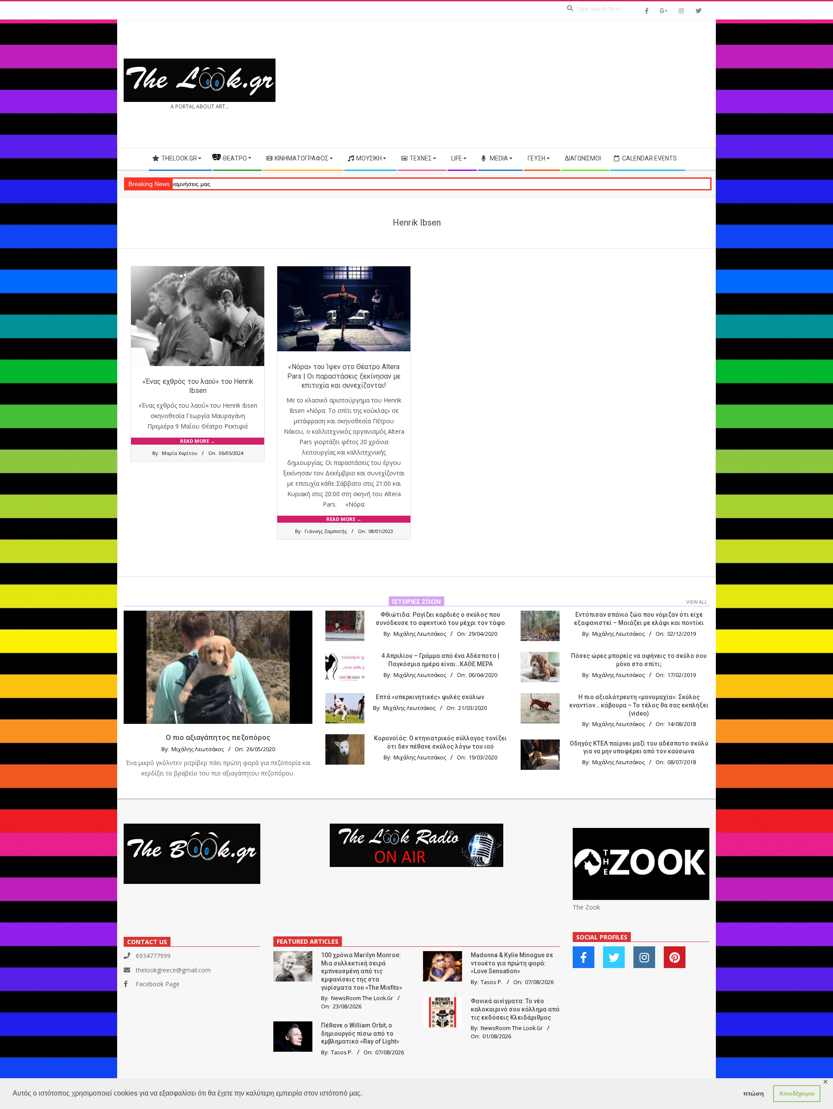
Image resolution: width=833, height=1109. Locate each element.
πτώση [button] (753, 1093)
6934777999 (153, 956)
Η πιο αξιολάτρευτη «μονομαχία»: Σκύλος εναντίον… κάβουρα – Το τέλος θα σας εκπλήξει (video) (638, 705)
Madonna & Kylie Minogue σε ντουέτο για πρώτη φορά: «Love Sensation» (512, 963)
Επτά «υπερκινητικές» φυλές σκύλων (430, 697)
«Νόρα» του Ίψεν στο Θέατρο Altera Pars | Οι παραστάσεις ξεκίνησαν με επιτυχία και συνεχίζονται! (343, 376)
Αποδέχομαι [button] (797, 1093)
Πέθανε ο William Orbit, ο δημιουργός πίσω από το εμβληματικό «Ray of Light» (360, 1033)
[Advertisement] (562, 83)
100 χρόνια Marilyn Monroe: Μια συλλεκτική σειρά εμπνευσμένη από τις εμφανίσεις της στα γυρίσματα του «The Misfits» (361, 971)
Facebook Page (158, 984)
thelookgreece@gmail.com (173, 970)
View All (696, 602)
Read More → (197, 441)
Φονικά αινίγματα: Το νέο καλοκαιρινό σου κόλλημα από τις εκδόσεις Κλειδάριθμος (515, 1009)
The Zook (586, 907)
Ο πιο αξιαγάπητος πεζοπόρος (218, 737)
